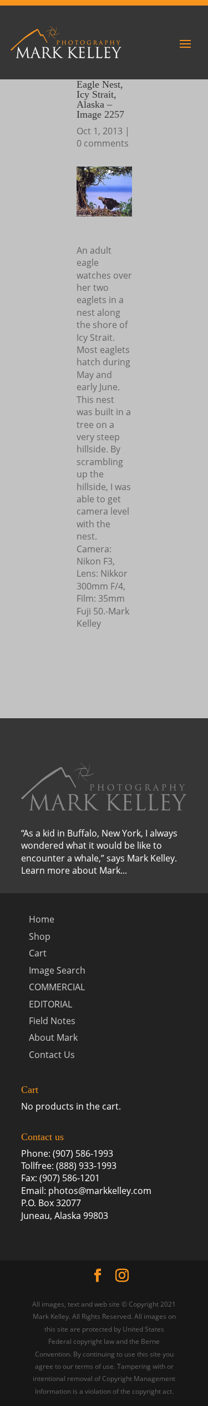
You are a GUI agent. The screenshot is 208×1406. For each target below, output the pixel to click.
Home (41, 919)
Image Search (57, 970)
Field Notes (52, 1021)
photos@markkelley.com (99, 1191)
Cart (38, 953)
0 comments (103, 143)
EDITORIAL (50, 1004)
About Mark (53, 1037)
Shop (39, 936)
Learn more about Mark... (74, 870)
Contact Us (52, 1055)
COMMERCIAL (57, 987)
